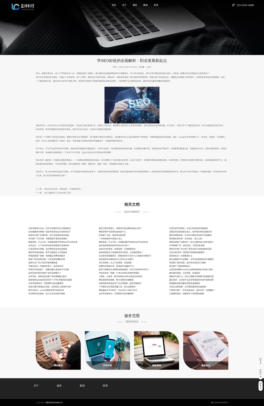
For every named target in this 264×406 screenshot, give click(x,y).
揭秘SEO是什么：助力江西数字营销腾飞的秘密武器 (191, 276)
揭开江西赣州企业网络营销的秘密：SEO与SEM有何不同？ (124, 269)
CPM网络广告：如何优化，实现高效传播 (186, 245)
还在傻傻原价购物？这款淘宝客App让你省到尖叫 (49, 232)
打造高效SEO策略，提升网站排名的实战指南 (47, 249)
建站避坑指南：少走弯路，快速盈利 (184, 273)
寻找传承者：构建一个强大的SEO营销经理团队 (119, 273)
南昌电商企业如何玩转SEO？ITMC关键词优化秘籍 (50, 280)
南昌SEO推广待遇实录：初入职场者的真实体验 (48, 235)
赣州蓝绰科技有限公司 (54, 403)
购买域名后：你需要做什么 (180, 256)
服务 (135, 5)
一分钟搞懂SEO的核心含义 (110, 238)
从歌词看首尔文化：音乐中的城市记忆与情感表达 (49, 228)
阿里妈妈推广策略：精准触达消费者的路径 (46, 256)
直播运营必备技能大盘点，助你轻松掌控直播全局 (190, 232)
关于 (124, 5)
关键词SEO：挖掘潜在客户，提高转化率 (45, 266)
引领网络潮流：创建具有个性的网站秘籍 (186, 293)
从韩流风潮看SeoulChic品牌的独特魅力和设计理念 (191, 269)
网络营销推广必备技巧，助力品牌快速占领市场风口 (191, 242)
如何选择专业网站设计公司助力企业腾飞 (116, 259)
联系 (156, 5)
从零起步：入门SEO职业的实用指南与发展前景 (48, 245)
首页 (114, 5)
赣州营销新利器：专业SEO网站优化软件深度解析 (190, 235)
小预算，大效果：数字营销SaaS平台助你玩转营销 (120, 276)
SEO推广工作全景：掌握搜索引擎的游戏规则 (47, 238)
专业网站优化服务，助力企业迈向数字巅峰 (46, 293)
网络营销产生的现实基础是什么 (112, 232)
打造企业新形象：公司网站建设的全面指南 (187, 287)
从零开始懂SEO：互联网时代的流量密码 (45, 283)
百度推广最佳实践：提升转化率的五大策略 (187, 263)
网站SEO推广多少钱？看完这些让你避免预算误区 (190, 249)
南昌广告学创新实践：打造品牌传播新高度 (46, 259)
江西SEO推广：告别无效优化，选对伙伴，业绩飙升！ (192, 290)
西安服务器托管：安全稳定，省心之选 (185, 238)
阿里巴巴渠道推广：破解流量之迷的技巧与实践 (48, 269)
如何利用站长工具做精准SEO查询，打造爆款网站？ (121, 252)
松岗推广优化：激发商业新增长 (112, 235)
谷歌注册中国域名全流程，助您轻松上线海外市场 (49, 287)
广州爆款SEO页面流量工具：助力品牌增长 (117, 287)
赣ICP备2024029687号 (219, 403)
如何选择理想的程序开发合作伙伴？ (114, 245)
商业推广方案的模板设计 (179, 266)
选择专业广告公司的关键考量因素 (42, 263)
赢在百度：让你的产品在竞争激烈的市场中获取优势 (191, 280)
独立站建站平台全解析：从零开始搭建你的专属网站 (191, 259)
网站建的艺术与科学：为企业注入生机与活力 (118, 290)
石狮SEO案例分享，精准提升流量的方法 (116, 266)
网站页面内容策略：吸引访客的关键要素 (116, 280)
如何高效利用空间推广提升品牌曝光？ (44, 273)
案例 (145, 5)
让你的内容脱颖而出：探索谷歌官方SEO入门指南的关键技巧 (125, 256)
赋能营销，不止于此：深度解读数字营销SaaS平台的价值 (52, 242)
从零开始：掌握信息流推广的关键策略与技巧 (47, 276)
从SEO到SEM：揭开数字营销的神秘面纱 (186, 252)
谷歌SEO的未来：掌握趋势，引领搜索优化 (62, 189)
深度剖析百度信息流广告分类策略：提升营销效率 (120, 283)
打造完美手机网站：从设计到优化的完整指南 (188, 228)
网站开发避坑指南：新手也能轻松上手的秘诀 (47, 252)
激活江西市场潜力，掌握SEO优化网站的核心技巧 (120, 228)
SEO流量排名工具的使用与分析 (57, 193)
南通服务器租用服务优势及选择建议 (184, 283)
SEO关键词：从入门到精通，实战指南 (115, 263)
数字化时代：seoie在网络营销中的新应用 (46, 290)
